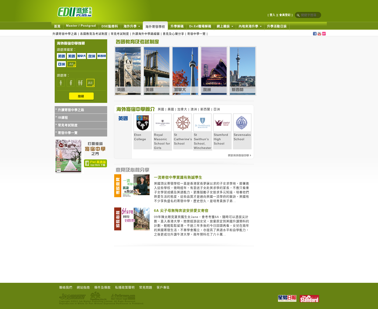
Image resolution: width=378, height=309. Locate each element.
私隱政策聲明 (125, 287)
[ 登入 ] (272, 15)
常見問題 (145, 287)
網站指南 (83, 287)
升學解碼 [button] (177, 26)
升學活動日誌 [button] (277, 26)
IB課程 (63, 117)
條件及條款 (102, 287)
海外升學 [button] (131, 26)
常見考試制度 (120, 33)
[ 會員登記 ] (285, 15)
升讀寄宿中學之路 (64, 33)
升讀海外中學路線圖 (146, 33)
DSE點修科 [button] (110, 26)
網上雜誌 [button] (224, 26)
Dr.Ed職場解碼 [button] (200, 26)
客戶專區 (163, 287)
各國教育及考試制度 (94, 33)
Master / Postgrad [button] (81, 25)
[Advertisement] (154, 258)
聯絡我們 (65, 287)
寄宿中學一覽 (196, 33)
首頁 (57, 26)
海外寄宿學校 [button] (155, 26)
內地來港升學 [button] (249, 26)
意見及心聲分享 (173, 33)
